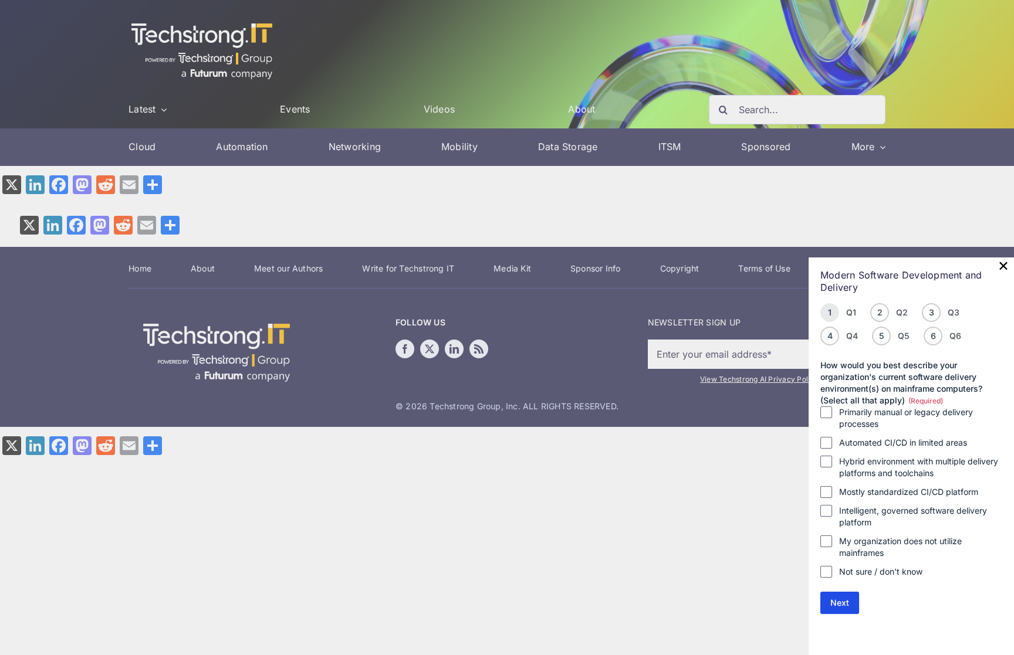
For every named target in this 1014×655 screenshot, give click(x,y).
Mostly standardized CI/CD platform (908, 492)
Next (839, 603)
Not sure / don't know (880, 571)
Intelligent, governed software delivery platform (913, 516)
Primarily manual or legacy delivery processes (906, 418)
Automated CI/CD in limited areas (903, 442)
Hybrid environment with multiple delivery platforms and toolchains (918, 467)
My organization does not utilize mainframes (900, 547)
